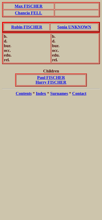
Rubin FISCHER (26, 27)
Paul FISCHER (51, 77)
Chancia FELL (28, 13)
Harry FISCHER (51, 82)
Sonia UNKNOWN (74, 27)
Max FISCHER (29, 6)
